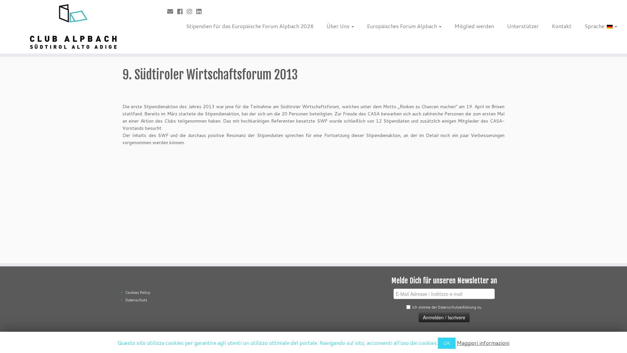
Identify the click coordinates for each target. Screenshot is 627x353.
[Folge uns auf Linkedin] (201, 11)
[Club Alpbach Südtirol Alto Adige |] (72, 26)
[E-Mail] (172, 11)
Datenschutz (136, 300)
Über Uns (339, 26)
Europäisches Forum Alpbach (402, 26)
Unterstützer (523, 26)
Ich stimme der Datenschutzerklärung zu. (447, 307)
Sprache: (596, 26)
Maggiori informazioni (483, 342)
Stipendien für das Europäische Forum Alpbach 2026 (250, 26)
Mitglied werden (474, 26)
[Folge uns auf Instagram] (191, 11)
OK (446, 343)
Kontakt (561, 26)
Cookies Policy (137, 292)
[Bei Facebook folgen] (182, 11)
